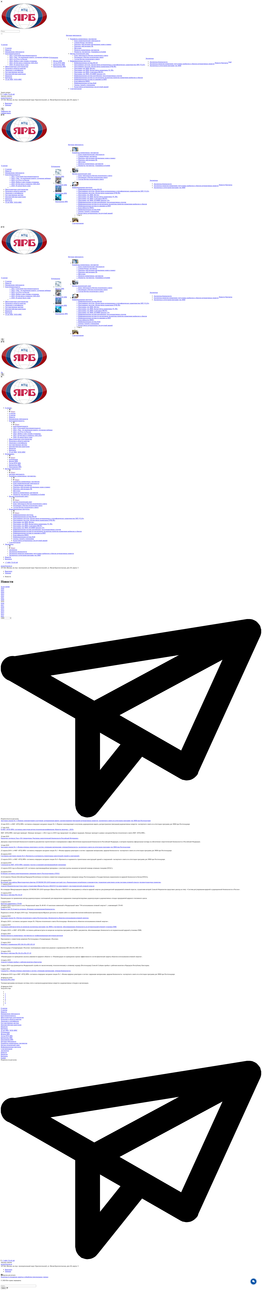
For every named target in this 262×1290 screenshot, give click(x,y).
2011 (2, 616)
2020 (2, 599)
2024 (2, 592)
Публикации (53, 57)
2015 (2, 609)
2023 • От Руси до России (18, 59)
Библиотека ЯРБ (59, 65)
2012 (2, 614)
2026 (2, 588)
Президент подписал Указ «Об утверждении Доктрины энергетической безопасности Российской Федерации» (39, 838)
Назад (13, 411)
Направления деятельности (14, 52)
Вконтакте (8, 103)
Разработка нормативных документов (83, 39)
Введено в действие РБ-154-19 (11, 895)
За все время (5, 586)
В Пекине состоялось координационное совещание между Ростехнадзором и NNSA (30, 873)
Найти (3, 1288)
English (3, 1058)
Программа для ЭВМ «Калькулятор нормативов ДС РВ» (94, 70)
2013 (2, 612)
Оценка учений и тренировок (84, 85)
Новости (8, 50)
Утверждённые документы (83, 42)
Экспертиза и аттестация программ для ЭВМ (165, 65)
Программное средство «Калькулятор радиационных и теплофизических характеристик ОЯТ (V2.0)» (109, 65)
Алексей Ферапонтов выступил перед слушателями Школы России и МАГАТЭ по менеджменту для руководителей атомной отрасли (47, 886)
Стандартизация (75, 89)
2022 (2, 596)
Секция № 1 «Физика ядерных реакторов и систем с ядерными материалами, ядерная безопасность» (36, 971)
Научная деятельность (73, 35)
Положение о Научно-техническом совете (88, 57)
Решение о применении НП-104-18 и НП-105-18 (18, 944)
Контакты (8, 77)
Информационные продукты (80, 61)
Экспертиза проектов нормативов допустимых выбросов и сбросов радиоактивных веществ (182, 64)
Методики (77, 48)
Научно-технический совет (79, 53)
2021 (2, 598)
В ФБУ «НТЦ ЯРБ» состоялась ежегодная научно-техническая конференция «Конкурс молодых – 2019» (37, 829)
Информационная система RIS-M (86, 63)
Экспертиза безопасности (159, 62)
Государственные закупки (14, 72)
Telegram (8, 105)
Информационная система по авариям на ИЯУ (90, 79)
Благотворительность (12, 53)
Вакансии (8, 76)
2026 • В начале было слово (19, 65)
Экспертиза (150, 58)
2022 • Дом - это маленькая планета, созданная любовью (29, 57)
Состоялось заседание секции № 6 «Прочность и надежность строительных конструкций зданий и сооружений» (40, 856)
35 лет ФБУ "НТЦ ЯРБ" (13, 79)
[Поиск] (1, 33)
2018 (2, 603)
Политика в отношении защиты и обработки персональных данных (24, 1277)
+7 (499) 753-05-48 (8, 94)
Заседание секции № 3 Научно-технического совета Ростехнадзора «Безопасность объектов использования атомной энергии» (45, 918)
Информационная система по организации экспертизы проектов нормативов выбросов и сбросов (108, 77)
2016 (2, 607)
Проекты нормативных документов (86, 50)
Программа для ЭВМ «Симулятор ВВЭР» (88, 72)
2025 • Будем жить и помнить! (23, 63)
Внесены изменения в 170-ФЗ (11, 903)
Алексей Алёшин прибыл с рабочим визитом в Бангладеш (21, 962)
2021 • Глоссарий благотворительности (23, 55)
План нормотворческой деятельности (87, 41)
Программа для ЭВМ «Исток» (84, 68)
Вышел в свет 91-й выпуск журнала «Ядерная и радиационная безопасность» (28, 909)
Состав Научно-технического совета (87, 59)
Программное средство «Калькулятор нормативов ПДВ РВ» (95, 66)
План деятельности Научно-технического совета (91, 55)
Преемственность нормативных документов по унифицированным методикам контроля (32, 935)
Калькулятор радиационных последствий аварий (91, 87)
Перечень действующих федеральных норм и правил (92, 44)
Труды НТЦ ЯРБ (59, 63)
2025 (2, 590)
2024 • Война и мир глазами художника (23, 61)
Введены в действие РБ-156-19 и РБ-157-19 (16, 953)
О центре (4, 44)
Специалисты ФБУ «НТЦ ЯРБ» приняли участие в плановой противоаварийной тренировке (33, 865)
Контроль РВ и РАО (8, 979)
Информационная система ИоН (85, 83)
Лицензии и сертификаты (14, 70)
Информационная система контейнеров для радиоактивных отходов (98, 76)
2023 (2, 594)
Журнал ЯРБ (57, 61)
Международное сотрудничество (16, 66)
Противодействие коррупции (15, 74)
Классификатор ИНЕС (82, 81)
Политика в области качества (15, 68)
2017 (2, 605)
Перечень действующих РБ (83, 46)
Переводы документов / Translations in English (90, 52)
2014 (2, 610)
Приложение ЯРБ (59, 66)
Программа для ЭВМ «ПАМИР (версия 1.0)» (90, 74)
